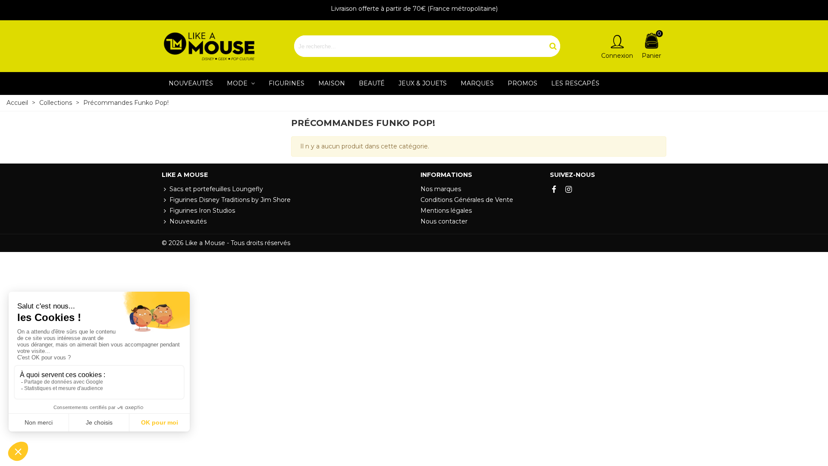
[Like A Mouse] (209, 46)
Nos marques (440, 189)
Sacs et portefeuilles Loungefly (216, 189)
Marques (477, 83)
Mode (238, 83)
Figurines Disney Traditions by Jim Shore (230, 200)
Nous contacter (443, 221)
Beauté (372, 83)
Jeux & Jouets (422, 83)
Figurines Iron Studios (202, 210)
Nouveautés (191, 83)
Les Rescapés (575, 83)
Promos (522, 83)
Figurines (286, 83)
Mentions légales (446, 210)
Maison (331, 83)
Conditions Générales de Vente (466, 200)
